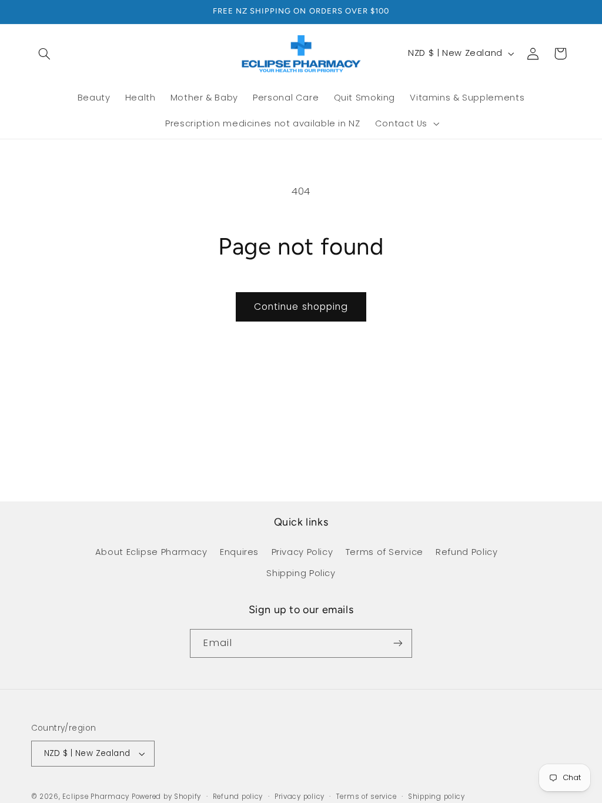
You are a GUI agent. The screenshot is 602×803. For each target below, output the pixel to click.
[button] (44, 53)
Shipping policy (436, 796)
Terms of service (366, 796)
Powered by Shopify (166, 796)
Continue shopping (301, 306)
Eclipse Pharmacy (95, 796)
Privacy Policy (302, 552)
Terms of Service (384, 552)
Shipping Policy (300, 573)
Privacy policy (300, 796)
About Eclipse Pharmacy (151, 552)
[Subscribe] (398, 643)
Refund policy (238, 796)
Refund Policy (466, 552)
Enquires (239, 552)
